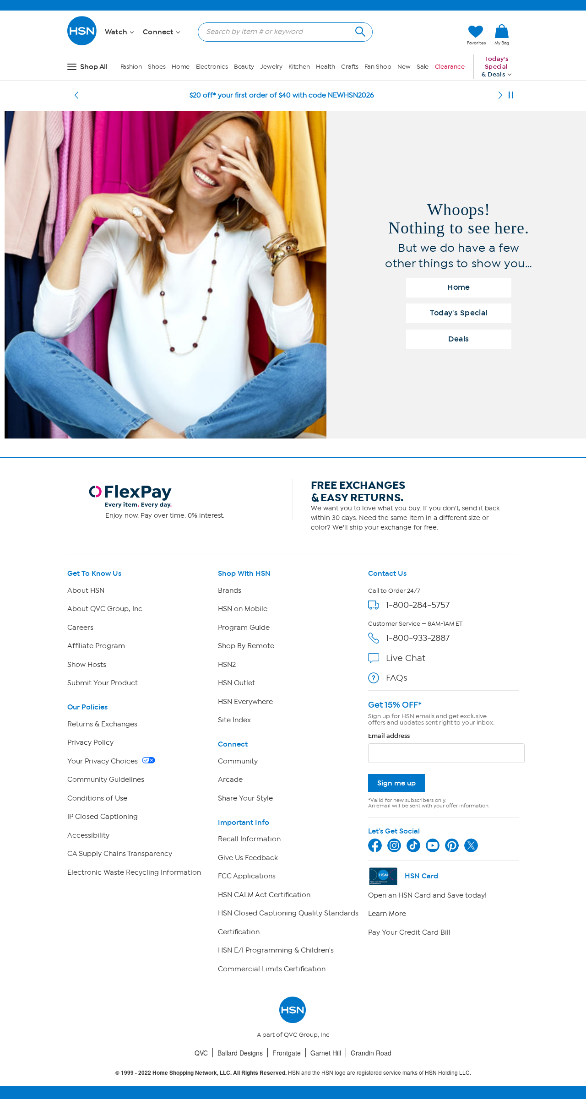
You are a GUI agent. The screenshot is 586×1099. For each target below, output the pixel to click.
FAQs (396, 677)
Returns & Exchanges (102, 724)
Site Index (234, 720)
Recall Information (249, 839)
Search (359, 30)
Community (238, 761)
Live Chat (405, 658)
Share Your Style (245, 798)
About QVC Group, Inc (104, 609)
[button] (417, 35)
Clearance (450, 66)
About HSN (85, 590)
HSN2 (227, 664)
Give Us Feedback (248, 858)
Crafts (349, 66)
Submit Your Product (102, 683)
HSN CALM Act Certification (264, 895)
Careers (80, 627)
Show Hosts (86, 664)
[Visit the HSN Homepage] (82, 44)
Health (325, 66)
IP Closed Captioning (102, 816)
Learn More (387, 914)
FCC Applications (247, 876)
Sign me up (396, 783)
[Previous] (76, 95)
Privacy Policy (90, 742)
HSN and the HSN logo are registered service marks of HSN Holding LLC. (293, 1073)
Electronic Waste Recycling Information (134, 872)
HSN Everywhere (245, 702)
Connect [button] (159, 32)
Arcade (230, 779)
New (404, 66)
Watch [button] (117, 32)
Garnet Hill (325, 1052)
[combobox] (281, 31)
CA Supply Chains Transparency (119, 854)
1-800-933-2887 (418, 638)
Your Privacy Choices (103, 761)
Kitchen (299, 66)
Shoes (157, 66)
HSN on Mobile (242, 609)
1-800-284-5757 (418, 605)
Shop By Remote (246, 646)
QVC (201, 1052)
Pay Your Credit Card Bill (409, 932)
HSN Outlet (236, 683)
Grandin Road (371, 1052)
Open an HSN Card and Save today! (427, 895)
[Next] (500, 95)
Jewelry (271, 66)
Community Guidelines (105, 779)
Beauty (244, 66)
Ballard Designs (240, 1052)
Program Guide (244, 627)
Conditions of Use (97, 798)
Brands (229, 590)
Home (181, 66)
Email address (389, 736)
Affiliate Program (96, 646)
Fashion (131, 66)
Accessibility (88, 835)
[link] (501, 35)
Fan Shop (377, 66)
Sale (423, 66)
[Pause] (510, 95)
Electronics (212, 66)
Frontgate (286, 1052)
